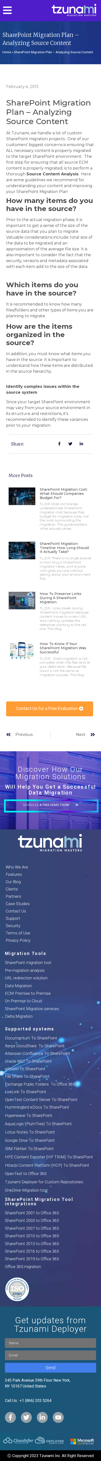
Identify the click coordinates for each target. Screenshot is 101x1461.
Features (14, 874)
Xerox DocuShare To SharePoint (34, 1045)
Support (13, 918)
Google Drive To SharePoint (30, 1140)
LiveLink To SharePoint (25, 1091)
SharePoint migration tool (28, 962)
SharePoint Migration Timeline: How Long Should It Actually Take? (64, 547)
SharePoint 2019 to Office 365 (32, 1258)
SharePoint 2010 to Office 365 (32, 1235)
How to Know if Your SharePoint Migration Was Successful (63, 648)
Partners (13, 896)
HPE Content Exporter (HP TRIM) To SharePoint (49, 1156)
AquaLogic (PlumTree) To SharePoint (38, 1123)
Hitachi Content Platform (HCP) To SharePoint (47, 1165)
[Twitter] (26, 1417)
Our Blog (13, 881)
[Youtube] (58, 1417)
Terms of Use (18, 933)
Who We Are (17, 867)
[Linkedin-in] (42, 1417)
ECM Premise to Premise (28, 993)
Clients (12, 889)
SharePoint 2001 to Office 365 (32, 1212)
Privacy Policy (18, 940)
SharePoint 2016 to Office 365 (32, 1251)
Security (13, 925)
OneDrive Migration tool (26, 1190)
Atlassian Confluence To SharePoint (37, 1053)
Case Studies (18, 903)
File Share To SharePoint (27, 1076)
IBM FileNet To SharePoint (29, 1148)
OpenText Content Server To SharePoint (41, 1099)
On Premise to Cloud (23, 1000)
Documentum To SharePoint (31, 1038)
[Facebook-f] (10, 1417)
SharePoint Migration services (32, 1008)
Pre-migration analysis (25, 970)
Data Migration (18, 985)
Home (6, 52)
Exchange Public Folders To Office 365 (40, 1084)
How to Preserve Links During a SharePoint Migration (60, 598)
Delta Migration (19, 1016)
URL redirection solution (26, 977)
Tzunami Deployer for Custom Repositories (44, 1181)
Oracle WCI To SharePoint (28, 1061)
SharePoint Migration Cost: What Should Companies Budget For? (64, 493)
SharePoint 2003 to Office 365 (32, 1220)
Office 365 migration (23, 1266)
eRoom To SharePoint (25, 1068)
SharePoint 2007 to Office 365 (32, 1228)
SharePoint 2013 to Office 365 (32, 1243)
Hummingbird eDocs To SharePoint (37, 1107)
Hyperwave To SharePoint (28, 1115)
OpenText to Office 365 (25, 1173)
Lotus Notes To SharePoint (30, 1132)
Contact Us (16, 911)
